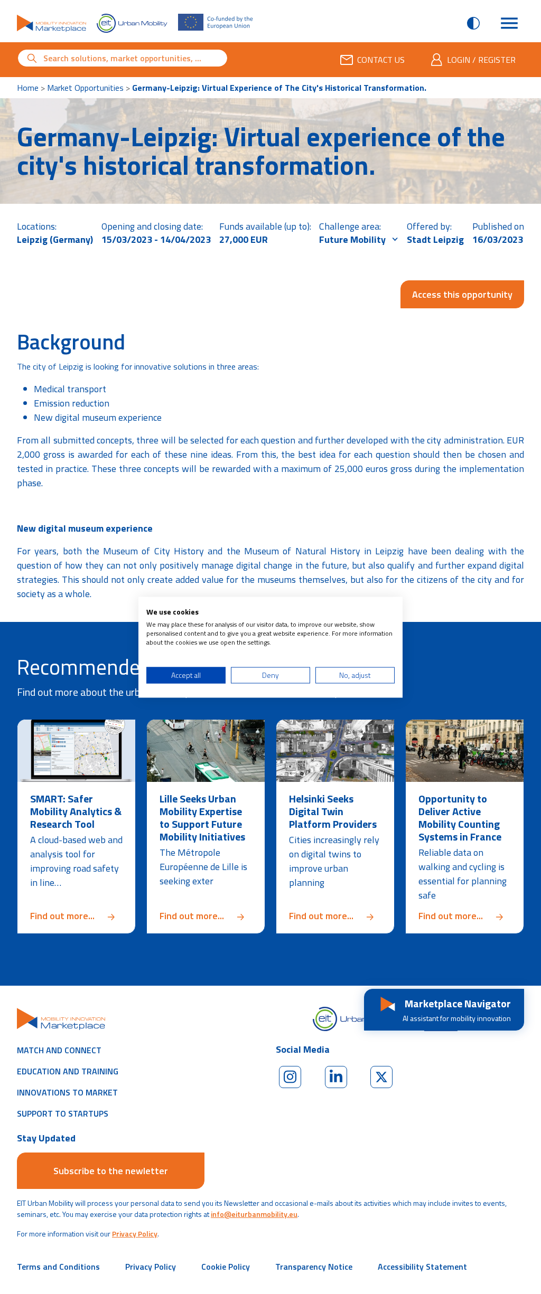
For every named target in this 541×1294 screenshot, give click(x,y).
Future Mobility (353, 239)
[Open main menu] (509, 23)
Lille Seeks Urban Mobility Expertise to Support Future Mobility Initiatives (202, 817)
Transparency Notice (313, 1266)
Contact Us (381, 59)
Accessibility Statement (422, 1266)
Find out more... (76, 916)
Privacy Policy (134, 1233)
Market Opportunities (85, 87)
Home (28, 87)
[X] (381, 1077)
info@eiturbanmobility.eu (254, 1214)
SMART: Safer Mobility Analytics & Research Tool (76, 811)
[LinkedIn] (336, 1077)
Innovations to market (67, 1092)
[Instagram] (290, 1077)
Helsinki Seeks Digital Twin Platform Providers (333, 811)
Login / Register (481, 59)
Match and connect (59, 1050)
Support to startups (62, 1113)
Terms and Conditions (58, 1266)
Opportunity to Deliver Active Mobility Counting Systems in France (459, 817)
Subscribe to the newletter (110, 1171)
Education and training (67, 1071)
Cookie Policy (225, 1266)
